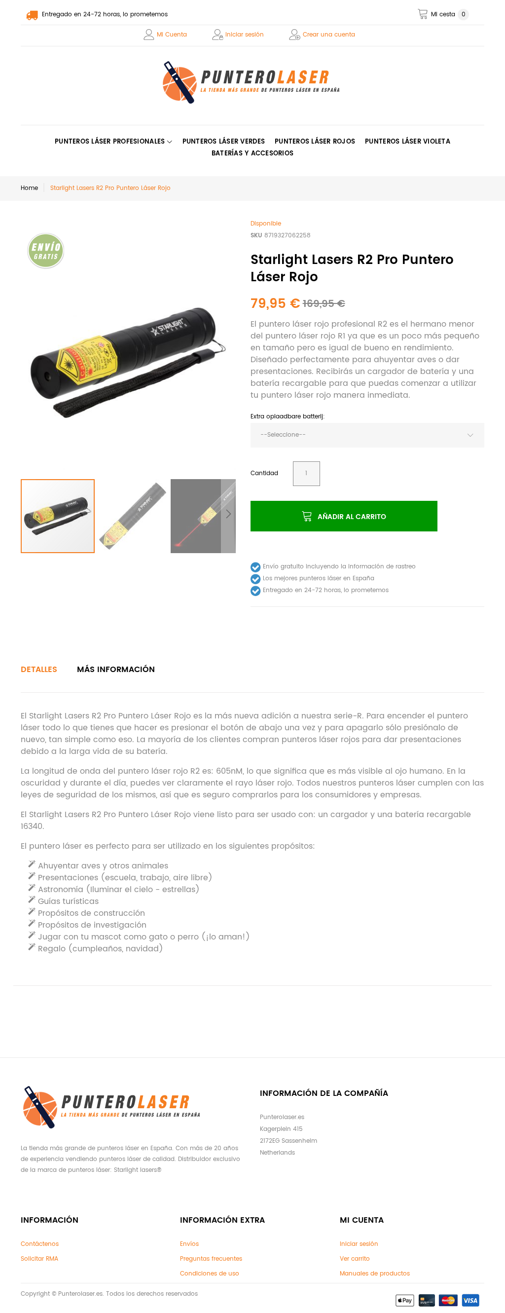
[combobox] (367, 435)
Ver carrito (355, 1259)
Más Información (116, 669)
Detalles (39, 669)
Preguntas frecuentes (211, 1259)
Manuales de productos (375, 1273)
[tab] (39, 669)
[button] (133, 516)
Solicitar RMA (39, 1259)
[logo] (252, 82)
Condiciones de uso (209, 1273)
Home (29, 188)
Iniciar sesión (244, 34)
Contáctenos (40, 1244)
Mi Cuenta (172, 34)
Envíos (189, 1244)
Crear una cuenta (329, 34)
